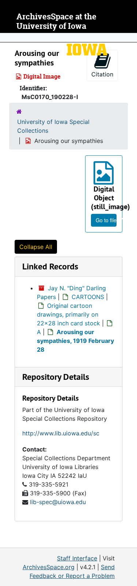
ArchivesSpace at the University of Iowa (56, 21)
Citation (102, 74)
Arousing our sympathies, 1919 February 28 (75, 340)
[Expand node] (129, 37)
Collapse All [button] (35, 246)
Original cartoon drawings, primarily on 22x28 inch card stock (68, 314)
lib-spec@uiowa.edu (58, 502)
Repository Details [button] (55, 376)
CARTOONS (88, 296)
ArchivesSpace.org (49, 567)
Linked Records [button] (50, 266)
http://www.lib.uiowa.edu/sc (60, 433)
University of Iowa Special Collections (53, 126)
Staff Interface (77, 558)
